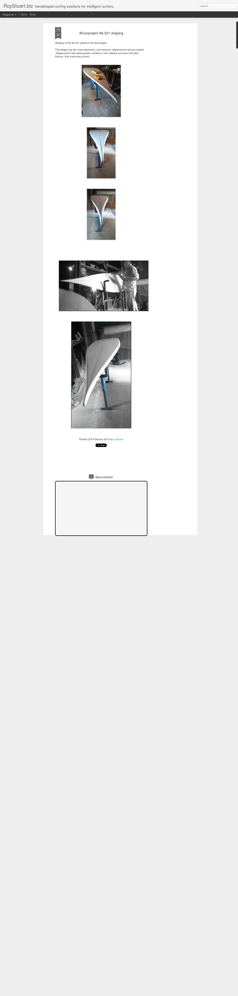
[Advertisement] (166, 82)
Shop (33, 14)
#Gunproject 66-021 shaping (101, 32)
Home (24, 14)
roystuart (118, 439)
